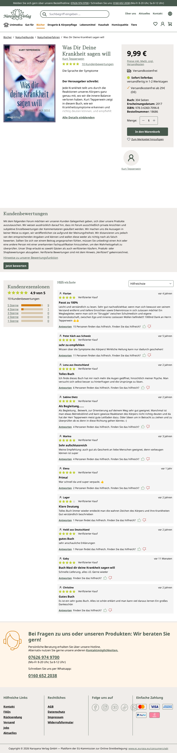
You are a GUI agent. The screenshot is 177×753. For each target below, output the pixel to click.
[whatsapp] (134, 707)
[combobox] (78, 14)
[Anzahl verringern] (143, 120)
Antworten (65, 326)
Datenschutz (56, 712)
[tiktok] (124, 707)
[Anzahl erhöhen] (154, 120)
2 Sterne (13, 317)
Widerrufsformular (60, 722)
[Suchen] (44, 14)
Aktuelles (144, 13)
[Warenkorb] (170, 23)
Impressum (55, 717)
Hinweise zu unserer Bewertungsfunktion (30, 258)
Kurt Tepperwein (73, 59)
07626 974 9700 (80, 3)
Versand (9, 722)
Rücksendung (12, 717)
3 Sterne (13, 313)
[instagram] (105, 707)
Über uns (130, 13)
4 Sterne (13, 309)
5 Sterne (13, 305)
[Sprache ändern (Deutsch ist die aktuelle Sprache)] (170, 13)
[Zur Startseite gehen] (17, 14)
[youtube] (114, 707)
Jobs (6, 728)
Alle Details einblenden (78, 117)
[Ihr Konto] (162, 23)
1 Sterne (13, 321)
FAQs (7, 712)
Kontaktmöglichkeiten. (102, 650)
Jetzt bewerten (16, 266)
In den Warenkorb (147, 132)
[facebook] (95, 707)
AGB (51, 706)
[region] (29, 84)
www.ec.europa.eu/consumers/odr (148, 748)
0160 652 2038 (121, 3)
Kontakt (157, 13)
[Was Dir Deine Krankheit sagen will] (29, 83)
